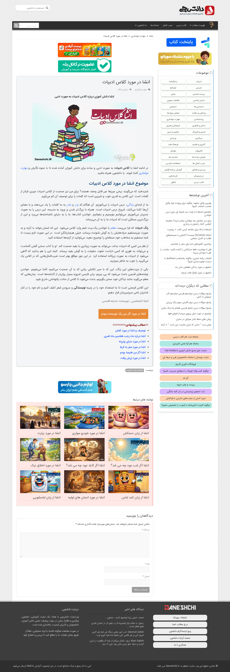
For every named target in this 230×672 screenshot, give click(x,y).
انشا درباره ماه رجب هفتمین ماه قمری (125, 336)
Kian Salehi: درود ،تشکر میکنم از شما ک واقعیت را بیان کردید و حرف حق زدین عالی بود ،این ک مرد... (117, 642)
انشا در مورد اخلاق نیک (45, 465)
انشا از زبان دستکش (136, 433)
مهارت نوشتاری (138, 36)
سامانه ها (155, 25)
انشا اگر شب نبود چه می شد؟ (130, 465)
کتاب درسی (181, 25)
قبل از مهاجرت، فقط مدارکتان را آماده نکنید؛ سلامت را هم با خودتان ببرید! (185, 251)
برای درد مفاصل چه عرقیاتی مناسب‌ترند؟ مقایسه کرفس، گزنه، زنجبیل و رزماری (188, 222)
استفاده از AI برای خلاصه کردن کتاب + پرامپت (189, 230)
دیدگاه (146, 530)
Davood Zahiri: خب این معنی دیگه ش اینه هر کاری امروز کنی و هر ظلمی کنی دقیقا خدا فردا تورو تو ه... (118, 633)
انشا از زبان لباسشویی (46, 497)
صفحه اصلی (211, 25)
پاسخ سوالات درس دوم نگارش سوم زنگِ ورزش (188, 303)
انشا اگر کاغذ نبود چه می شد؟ (85, 465)
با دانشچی (142, 25)
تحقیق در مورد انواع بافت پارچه (196, 273)
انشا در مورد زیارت (48, 433)
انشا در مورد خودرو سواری (88, 433)
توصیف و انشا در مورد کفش (130, 330)
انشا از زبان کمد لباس (135, 497)
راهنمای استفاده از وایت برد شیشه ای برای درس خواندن (188, 213)
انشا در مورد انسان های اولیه (86, 497)
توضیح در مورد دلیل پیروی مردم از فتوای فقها (189, 314)
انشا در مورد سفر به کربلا (133, 347)
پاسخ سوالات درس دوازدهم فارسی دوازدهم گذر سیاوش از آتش (188, 295)
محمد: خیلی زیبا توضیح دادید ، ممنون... (124, 618)
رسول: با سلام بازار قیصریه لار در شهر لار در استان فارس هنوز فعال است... (117, 624)
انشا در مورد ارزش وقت (133, 358)
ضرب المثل (167, 25)
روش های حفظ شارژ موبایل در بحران (193, 319)
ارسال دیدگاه (123, 89)
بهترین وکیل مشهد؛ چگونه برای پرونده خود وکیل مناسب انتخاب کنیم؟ (188, 204)
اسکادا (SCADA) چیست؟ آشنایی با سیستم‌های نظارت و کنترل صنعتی (188, 236)
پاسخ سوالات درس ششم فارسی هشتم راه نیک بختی (186, 308)
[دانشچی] (196, 11)
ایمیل (146, 576)
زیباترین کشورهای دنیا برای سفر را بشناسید (191, 244)
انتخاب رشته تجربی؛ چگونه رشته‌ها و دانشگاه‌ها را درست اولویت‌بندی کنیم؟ (187, 260)
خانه (151, 36)
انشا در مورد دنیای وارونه (132, 341)
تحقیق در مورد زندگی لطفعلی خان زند (193, 267)
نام (147, 564)
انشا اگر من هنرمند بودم (133, 352)
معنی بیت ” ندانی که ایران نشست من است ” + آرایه (186, 325)
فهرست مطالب (198, 25)
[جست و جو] (16, 25)
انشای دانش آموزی (135, 370)
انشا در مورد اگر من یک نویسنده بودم (123, 314)
